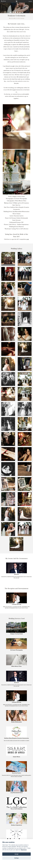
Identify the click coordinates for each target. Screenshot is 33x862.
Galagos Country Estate (16, 633)
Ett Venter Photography (16, 650)
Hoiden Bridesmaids (16, 722)
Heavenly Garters (16, 773)
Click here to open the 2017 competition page (16, 239)
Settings (16, 858)
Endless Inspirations (16, 825)
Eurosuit (16, 574)
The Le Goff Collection (16, 808)
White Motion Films (16, 666)
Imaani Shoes (16, 756)
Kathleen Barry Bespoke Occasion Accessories (16, 738)
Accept (16, 854)
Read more (24, 849)
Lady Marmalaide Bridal (16, 792)
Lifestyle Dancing (16, 604)
